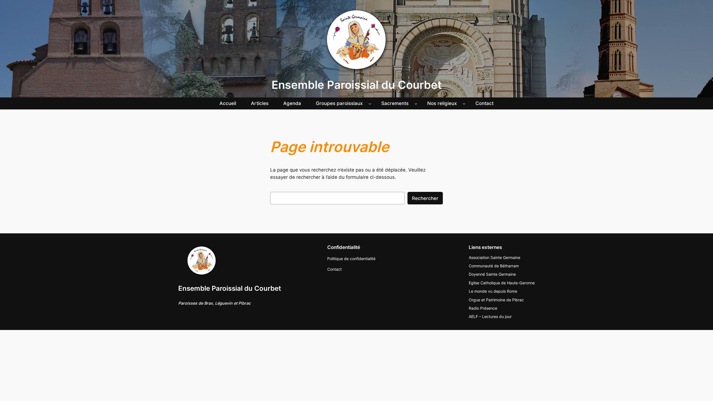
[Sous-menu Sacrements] (415, 103)
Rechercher (425, 198)
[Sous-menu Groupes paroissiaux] (369, 103)
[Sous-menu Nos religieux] (464, 103)
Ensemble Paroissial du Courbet (357, 85)
